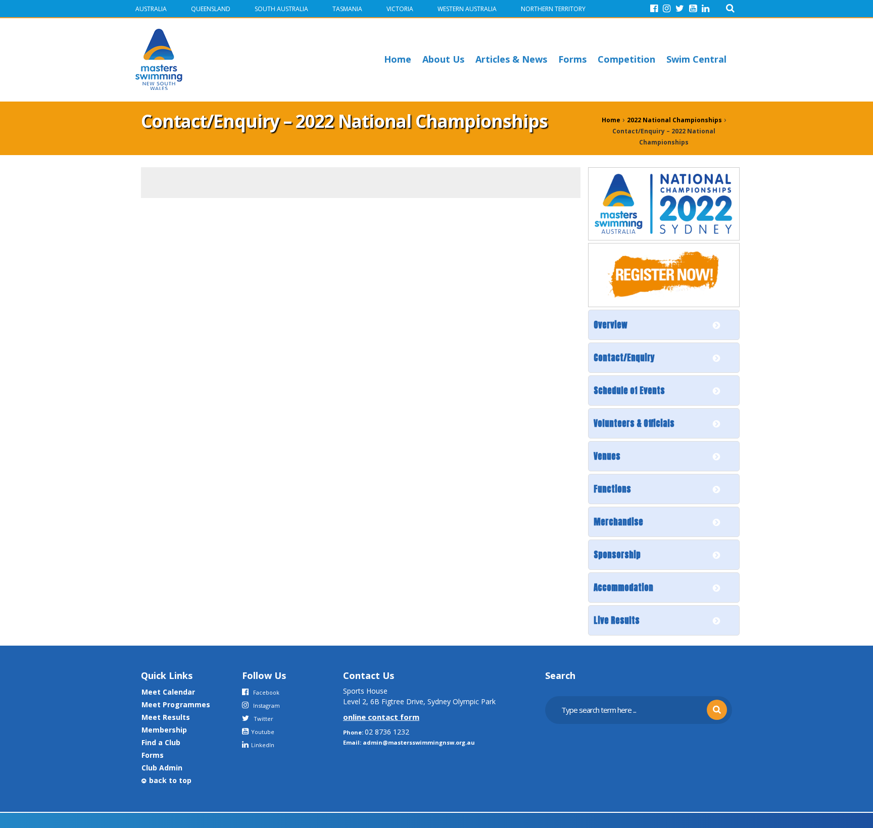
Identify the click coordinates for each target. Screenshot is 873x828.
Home (397, 59)
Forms (572, 59)
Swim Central (696, 59)
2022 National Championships (674, 120)
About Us (443, 59)
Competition (626, 59)
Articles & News (511, 59)
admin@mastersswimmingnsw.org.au (419, 742)
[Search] (730, 8)
